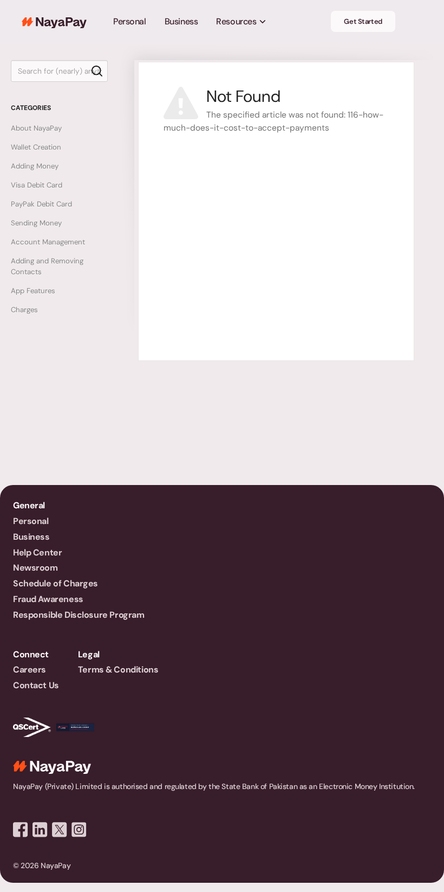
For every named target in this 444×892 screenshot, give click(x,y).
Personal (129, 21)
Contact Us (36, 685)
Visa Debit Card (36, 185)
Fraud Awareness (48, 599)
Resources (236, 21)
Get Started (363, 21)
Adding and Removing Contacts (47, 266)
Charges (24, 309)
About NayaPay (36, 128)
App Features (33, 290)
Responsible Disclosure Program (78, 614)
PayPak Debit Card (41, 204)
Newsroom (35, 567)
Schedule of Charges (55, 583)
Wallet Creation (36, 147)
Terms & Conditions (118, 669)
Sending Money (36, 223)
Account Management (48, 242)
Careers (29, 669)
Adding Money (34, 166)
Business (181, 21)
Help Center (37, 552)
